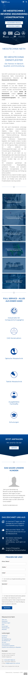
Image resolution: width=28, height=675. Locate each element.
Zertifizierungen (6, 623)
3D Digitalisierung (6, 639)
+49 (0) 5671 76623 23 (9, 660)
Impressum (16, 672)
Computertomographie (8, 645)
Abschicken (7, 607)
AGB (21, 672)
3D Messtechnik (6, 640)
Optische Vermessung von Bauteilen (11, 647)
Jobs (3, 624)
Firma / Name (6, 561)
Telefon (4, 567)
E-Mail (4, 573)
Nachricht (5, 584)
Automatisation (6, 644)
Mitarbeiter (5, 621)
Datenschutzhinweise (15, 596)
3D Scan (4, 642)
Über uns (4, 619)
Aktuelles (4, 629)
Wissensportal (5, 627)
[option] (14, 491)
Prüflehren (4, 635)
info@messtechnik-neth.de (13, 663)
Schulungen (5, 626)
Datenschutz (9, 672)
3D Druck (4, 637)
